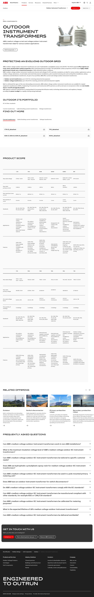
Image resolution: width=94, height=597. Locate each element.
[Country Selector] (84, 2)
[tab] (9, 120)
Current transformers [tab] (9, 109)
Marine (27, 567)
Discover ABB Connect (46, 537)
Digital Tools (85, 8)
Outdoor (36, 551)
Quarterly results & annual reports (57, 563)
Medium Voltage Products (10, 560)
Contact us (74, 8)
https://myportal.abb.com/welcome (90, 2)
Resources (38, 2)
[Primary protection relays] (50, 426)
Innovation (73, 563)
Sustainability (74, 567)
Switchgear (6, 563)
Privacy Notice (28, 593)
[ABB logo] (5, 3)
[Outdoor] (4, 426)
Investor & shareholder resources (57, 560)
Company (72, 557)
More (55, 2)
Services (31, 2)
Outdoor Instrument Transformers (56, 8)
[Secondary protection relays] (74, 426)
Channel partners (30, 560)
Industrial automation (31, 565)
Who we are (73, 560)
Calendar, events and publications (57, 567)
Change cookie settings (18, 593)
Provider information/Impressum (41, 593)
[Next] (89, 390)
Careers (72, 565)
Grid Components (9, 50)
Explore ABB (75, 2)
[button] (24, 129)
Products (24, 2)
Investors (50, 557)
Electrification (6, 551)
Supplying (72, 570)
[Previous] (86, 390)
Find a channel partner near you (25, 537)
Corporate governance (54, 565)
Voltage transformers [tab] (45, 109)
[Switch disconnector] (27, 426)
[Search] (87, 2)
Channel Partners (47, 2)
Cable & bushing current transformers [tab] (27, 109)
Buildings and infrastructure (33, 563)
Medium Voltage (16, 551)
